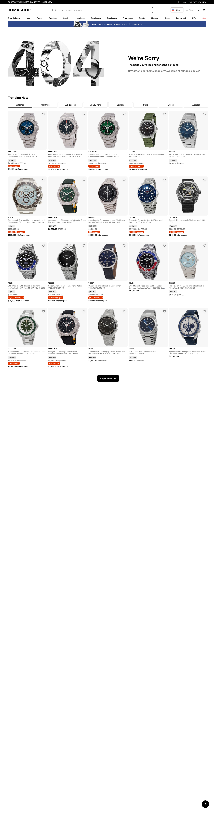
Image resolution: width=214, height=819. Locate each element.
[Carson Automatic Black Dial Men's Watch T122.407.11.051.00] (83, 245)
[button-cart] (203, 10)
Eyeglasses (112, 18)
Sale (204, 18)
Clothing (154, 18)
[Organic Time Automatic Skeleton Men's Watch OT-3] (204, 179)
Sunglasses (96, 18)
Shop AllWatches (108, 378)
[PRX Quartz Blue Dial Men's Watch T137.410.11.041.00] (164, 311)
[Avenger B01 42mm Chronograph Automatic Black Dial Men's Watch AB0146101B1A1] (83, 114)
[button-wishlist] (199, 10)
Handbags (80, 18)
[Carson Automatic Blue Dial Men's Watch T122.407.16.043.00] (124, 245)
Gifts (194, 18)
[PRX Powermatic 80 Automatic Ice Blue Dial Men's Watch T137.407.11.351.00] (204, 245)
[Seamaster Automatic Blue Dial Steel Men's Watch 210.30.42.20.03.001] (164, 179)
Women (40, 18)
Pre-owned (181, 18)
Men (28, 18)
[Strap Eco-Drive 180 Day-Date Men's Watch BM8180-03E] (164, 114)
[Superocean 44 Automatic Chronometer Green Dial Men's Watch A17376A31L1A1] (43, 311)
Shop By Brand (14, 18)
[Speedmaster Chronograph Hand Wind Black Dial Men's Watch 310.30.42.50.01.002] (124, 311)
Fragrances (128, 18)
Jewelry (66, 18)
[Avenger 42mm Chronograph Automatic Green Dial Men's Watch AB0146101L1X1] (83, 179)
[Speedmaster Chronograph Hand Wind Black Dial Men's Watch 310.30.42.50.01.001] (124, 179)
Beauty (142, 18)
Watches (53, 18)
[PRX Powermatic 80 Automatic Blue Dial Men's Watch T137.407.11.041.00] (204, 114)
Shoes (167, 18)
